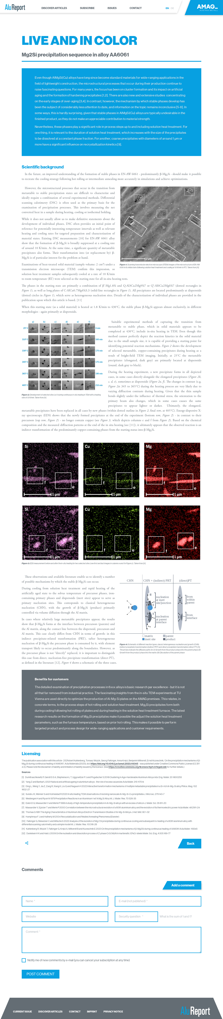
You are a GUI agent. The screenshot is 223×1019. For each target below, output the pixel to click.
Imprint (92, 1011)
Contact (74, 1011)
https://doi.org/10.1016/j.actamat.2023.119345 (114, 763)
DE (172, 8)
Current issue (22, 1011)
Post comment (41, 974)
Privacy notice (113, 1011)
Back (190, 843)
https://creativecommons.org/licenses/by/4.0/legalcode (138, 767)
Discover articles (50, 1011)
